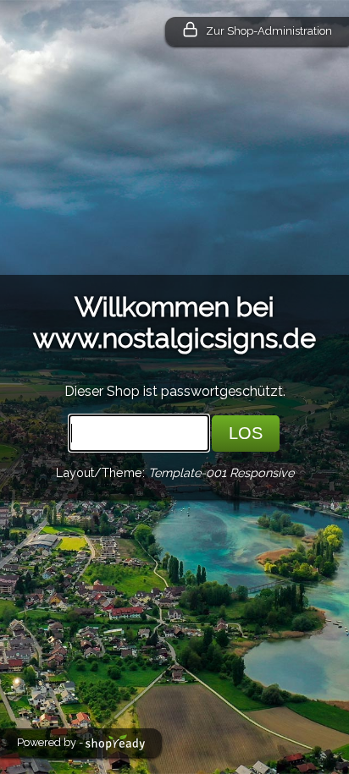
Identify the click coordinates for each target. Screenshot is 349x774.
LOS (246, 433)
